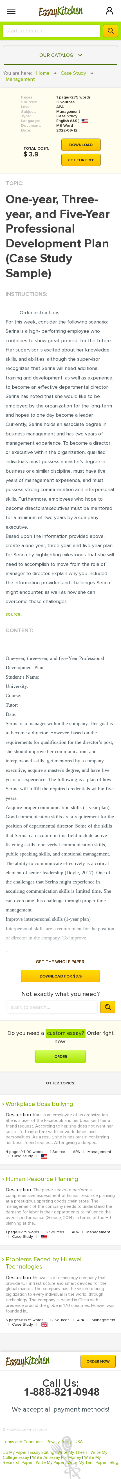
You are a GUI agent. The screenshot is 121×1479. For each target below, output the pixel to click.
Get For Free (81, 160)
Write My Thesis (72, 1452)
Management (20, 79)
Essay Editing (42, 1452)
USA (79, 1441)
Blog (114, 1462)
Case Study (73, 73)
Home (43, 73)
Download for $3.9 (61, 976)
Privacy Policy (59, 1441)
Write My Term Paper (87, 1462)
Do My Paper (15, 1452)
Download (81, 144)
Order (60, 1056)
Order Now (98, 1361)
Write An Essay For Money (56, 1457)
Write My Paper (50, 1462)
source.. (14, 614)
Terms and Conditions (23, 1441)
